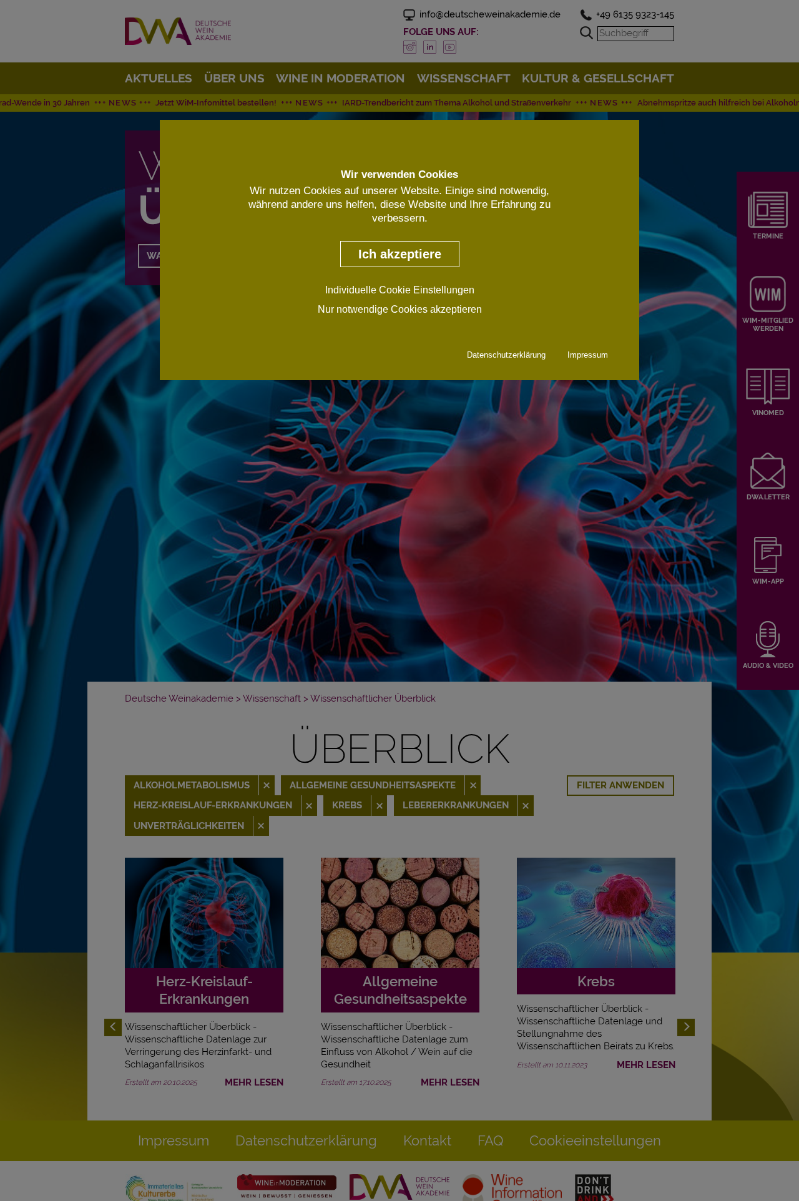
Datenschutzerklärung (506, 355)
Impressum (587, 355)
